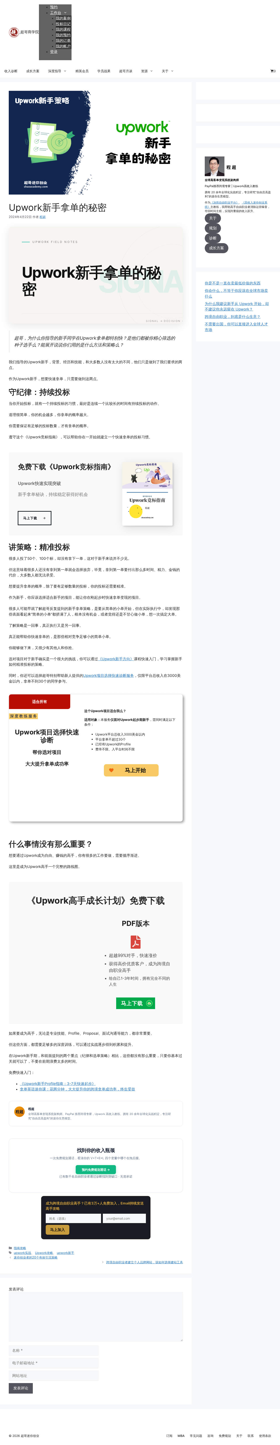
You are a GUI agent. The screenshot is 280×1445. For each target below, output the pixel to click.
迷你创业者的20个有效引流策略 (36, 1257)
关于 (165, 71)
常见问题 (196, 1436)
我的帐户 (63, 46)
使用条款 (265, 1436)
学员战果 (103, 71)
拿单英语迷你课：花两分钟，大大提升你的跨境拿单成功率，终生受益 (77, 1089)
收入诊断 (11, 71)
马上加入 (57, 1229)
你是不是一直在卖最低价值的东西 (233, 283)
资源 (144, 71)
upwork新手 (65, 1253)
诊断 (213, 238)
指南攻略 (20, 1248)
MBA (181, 1436)
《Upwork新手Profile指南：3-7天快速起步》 (58, 1084)
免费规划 (225, 1436)
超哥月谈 (125, 71)
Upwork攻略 (44, 1253)
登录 (54, 51)
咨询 (210, 1436)
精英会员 (82, 71)
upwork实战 (22, 1253)
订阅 (169, 1436)
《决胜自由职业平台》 (224, 202)
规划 (213, 228)
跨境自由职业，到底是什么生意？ (233, 316)
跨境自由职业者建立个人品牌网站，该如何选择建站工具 (144, 1262)
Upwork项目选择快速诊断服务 (108, 675)
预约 (54, 7)
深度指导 (54, 71)
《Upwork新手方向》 (116, 659)
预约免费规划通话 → (96, 1169)
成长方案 (32, 71)
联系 (251, 1436)
